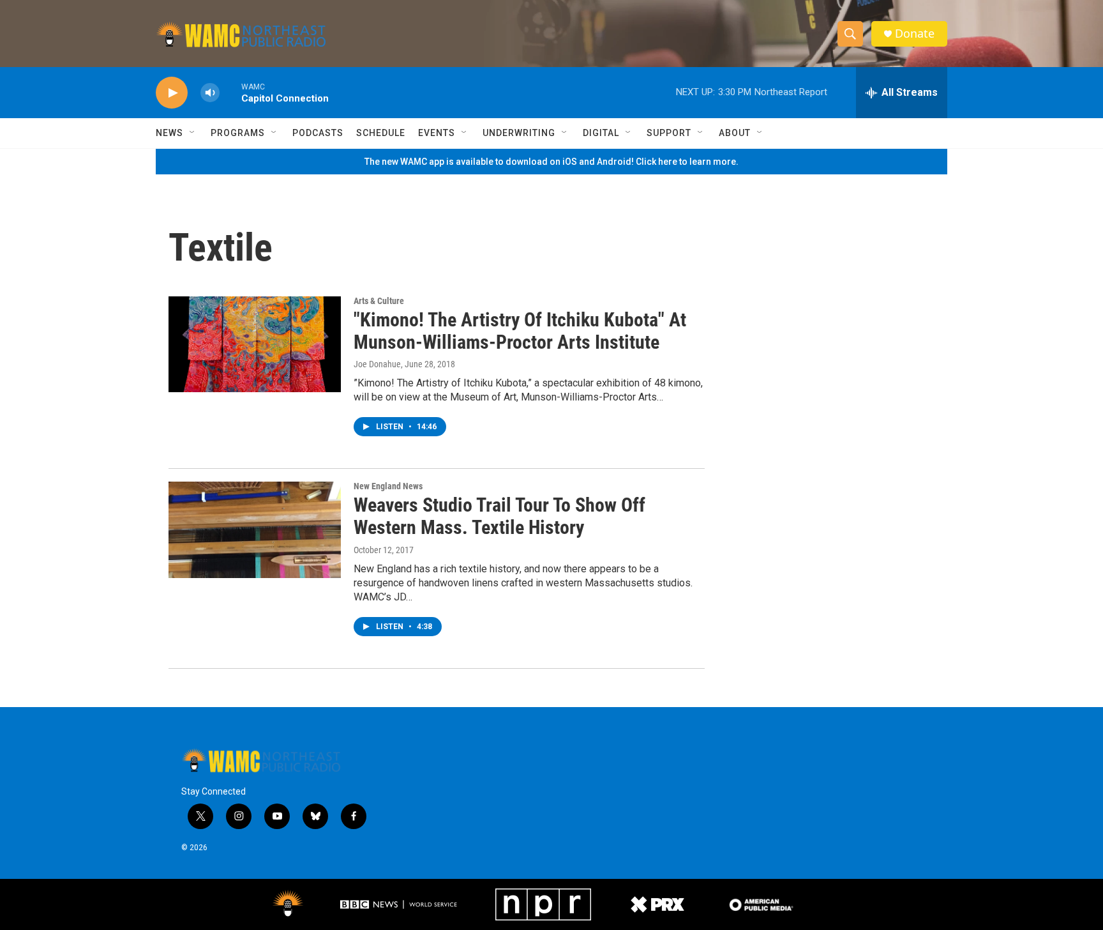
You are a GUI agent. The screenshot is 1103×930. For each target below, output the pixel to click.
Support (669, 133)
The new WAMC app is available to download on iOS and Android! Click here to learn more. (551, 161)
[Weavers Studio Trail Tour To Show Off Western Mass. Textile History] (255, 529)
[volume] (210, 93)
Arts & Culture (379, 301)
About (735, 133)
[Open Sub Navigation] (193, 133)
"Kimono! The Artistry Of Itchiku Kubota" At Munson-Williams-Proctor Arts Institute (520, 331)
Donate (914, 33)
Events (436, 133)
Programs (238, 133)
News (169, 133)
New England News (388, 486)
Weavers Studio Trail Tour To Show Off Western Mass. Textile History (499, 516)
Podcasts (317, 133)
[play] (171, 93)
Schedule (380, 133)
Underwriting (519, 133)
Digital (601, 133)
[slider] (230, 92)
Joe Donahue (377, 364)
